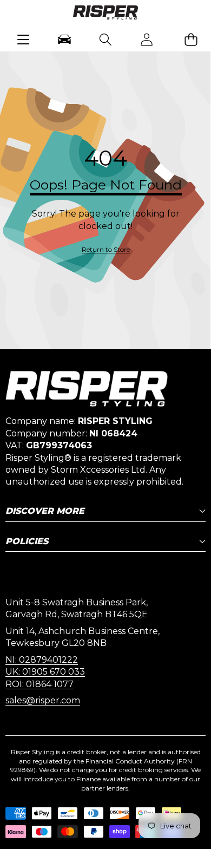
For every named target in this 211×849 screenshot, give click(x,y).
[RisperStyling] (105, 14)
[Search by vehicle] (64, 39)
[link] (106, 249)
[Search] (105, 39)
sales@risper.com (42, 700)
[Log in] (146, 39)
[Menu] (23, 39)
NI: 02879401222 (41, 660)
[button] (191, 39)
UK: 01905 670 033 (45, 672)
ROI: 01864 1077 (39, 684)
